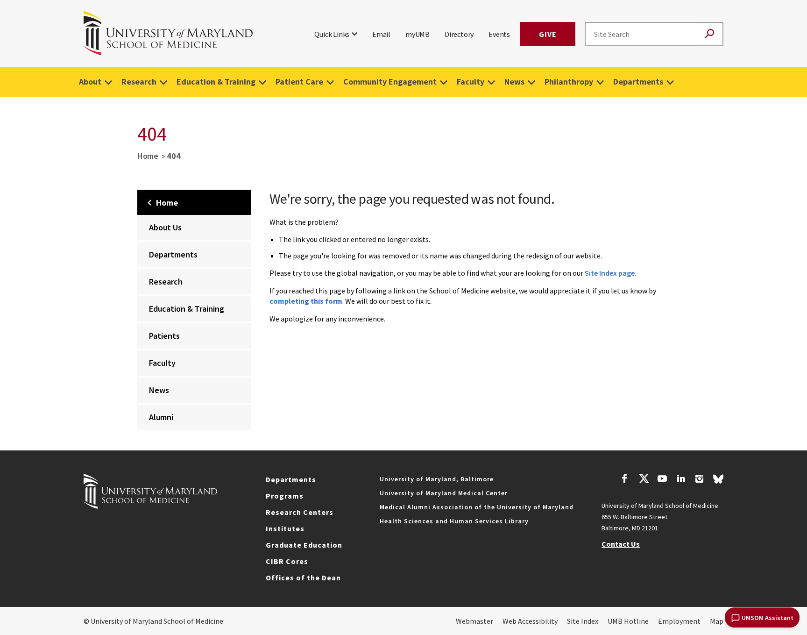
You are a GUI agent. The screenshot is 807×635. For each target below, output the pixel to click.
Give (548, 34)
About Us (165, 227)
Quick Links (331, 34)
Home (147, 155)
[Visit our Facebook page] (625, 480)
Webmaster (474, 621)
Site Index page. (611, 273)
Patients (164, 335)
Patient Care (299, 81)
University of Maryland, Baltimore (437, 479)
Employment (679, 621)
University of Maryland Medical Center (444, 493)
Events (499, 34)
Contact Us (621, 544)
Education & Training (216, 81)
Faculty (470, 81)
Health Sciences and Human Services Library (454, 521)
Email (381, 34)
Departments (638, 81)
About (90, 81)
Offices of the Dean (303, 577)
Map (716, 621)
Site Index (582, 621)
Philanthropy (569, 81)
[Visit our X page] (643, 480)
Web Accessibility (530, 621)
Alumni (161, 417)
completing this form (305, 301)
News (514, 81)
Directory (459, 34)
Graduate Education (304, 544)
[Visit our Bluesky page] (718, 481)
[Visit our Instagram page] (699, 480)
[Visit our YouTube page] (662, 480)
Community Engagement (390, 81)
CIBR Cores (287, 561)
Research (138, 81)
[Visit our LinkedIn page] (681, 480)
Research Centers (299, 512)
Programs (285, 495)
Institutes (285, 528)
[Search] (709, 34)
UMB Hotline (628, 621)
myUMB (417, 34)
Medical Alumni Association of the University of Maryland (476, 507)
